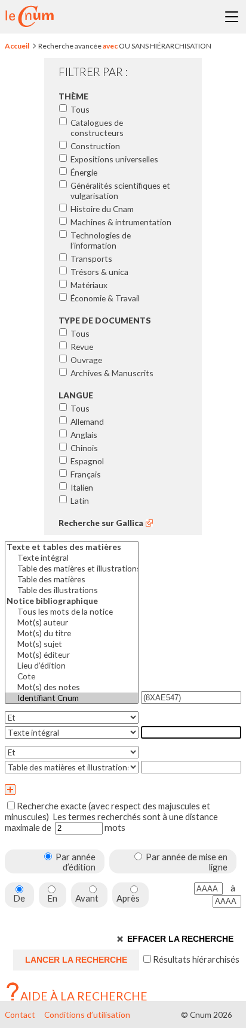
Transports (91, 258)
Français (85, 474)
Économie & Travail (105, 298)
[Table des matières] (71, 579)
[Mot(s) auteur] (71, 622)
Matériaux (88, 285)
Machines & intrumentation (120, 222)
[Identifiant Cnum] (71, 698)
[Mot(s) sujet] (71, 644)
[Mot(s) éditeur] (71, 654)
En (52, 898)
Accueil (17, 45)
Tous (80, 109)
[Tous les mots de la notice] (71, 611)
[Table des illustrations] (71, 590)
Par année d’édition (76, 861)
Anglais (83, 435)
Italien (81, 487)
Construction (95, 146)
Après (128, 898)
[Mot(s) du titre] (71, 633)
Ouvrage (86, 360)
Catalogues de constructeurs (97, 127)
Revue (81, 346)
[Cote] (71, 676)
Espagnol (87, 461)
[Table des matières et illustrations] (71, 568)
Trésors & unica (99, 272)
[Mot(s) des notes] (71, 687)
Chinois (84, 448)
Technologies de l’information (100, 240)
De (19, 898)
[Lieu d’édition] (71, 665)
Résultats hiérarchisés (197, 959)
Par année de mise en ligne (186, 861)
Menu (231, 16)
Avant (87, 898)
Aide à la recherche (83, 996)
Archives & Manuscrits (111, 373)
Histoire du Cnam (102, 209)
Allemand (87, 421)
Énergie (83, 172)
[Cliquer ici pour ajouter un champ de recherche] (123, 789)
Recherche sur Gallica (101, 523)
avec (110, 45)
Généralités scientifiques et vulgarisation (120, 190)
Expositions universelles (114, 159)
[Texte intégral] (71, 557)
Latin (79, 500)
